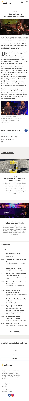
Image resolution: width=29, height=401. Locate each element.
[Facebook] (9, 396)
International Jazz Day (7, 139)
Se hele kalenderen (14, 331)
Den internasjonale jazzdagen (9, 136)
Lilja (2, 141)
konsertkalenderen (9, 98)
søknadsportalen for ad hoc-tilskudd (11, 91)
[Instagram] (12, 396)
